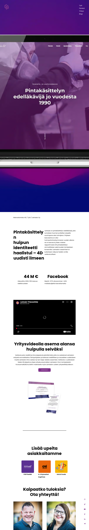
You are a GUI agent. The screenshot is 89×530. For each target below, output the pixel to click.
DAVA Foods (61, 474)
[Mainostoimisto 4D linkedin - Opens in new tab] (85, 519)
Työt (80, 6)
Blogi (81, 14)
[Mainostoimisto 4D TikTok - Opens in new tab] (85, 504)
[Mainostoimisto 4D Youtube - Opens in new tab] (85, 509)
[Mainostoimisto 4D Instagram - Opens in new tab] (85, 499)
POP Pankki (28, 474)
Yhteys (81, 11)
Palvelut (82, 8)
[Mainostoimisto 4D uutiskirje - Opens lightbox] (85, 524)
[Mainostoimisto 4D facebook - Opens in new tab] (85, 514)
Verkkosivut (44, 370)
